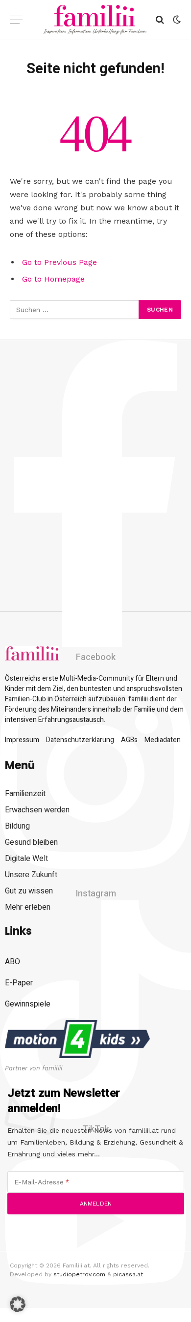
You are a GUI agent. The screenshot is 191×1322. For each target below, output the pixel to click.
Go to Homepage (53, 279)
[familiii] (94, 19)
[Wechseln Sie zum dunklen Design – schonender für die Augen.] (175, 19)
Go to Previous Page (59, 262)
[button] (17, 1304)
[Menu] (16, 20)
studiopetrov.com (79, 1274)
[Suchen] (160, 20)
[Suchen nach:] (75, 309)
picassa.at (128, 1274)
